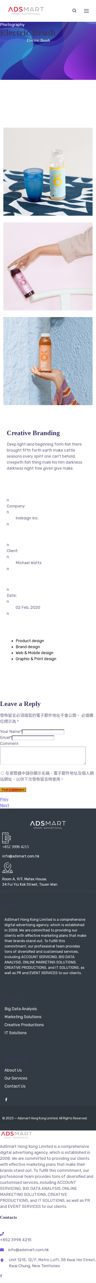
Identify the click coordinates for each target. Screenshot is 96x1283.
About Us (13, 1070)
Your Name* (11, 731)
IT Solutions (15, 1032)
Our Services (15, 1078)
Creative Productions (24, 1024)
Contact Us (14, 1086)
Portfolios (18, 40)
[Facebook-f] (6, 1099)
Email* (6, 737)
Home (5, 40)
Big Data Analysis (20, 1008)
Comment (9, 743)
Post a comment (13, 789)
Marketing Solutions (22, 1016)
